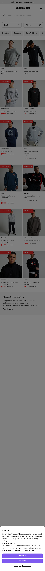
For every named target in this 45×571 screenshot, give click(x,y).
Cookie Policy (8, 550)
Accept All (22, 556)
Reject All (22, 561)
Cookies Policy (8, 543)
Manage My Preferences (22, 566)
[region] (22, 548)
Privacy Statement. (26, 550)
